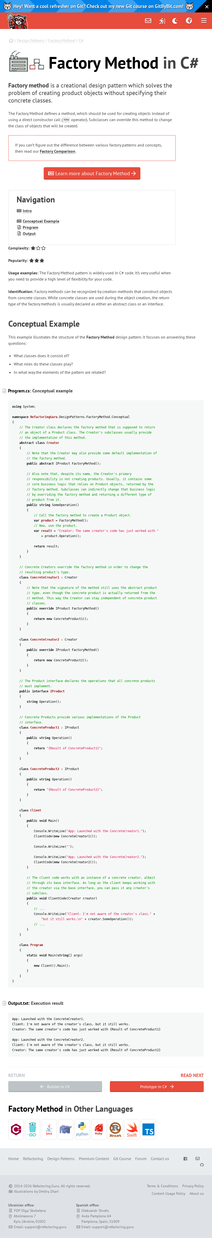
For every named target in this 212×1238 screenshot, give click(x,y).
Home (13, 1158)
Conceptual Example (41, 221)
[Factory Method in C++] (16, 1129)
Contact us (160, 1158)
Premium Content (94, 1158)
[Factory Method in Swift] (132, 1129)
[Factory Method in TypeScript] (148, 1129)
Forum (141, 1158)
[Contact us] (148, 20)
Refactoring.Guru (46, 1186)
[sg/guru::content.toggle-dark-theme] (175, 20)
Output (29, 233)
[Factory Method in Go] (32, 1129)
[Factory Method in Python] (82, 1129)
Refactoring (33, 1158)
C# (81, 40)
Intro (27, 210)
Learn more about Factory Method (92, 173)
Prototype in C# (154, 1086)
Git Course (122, 1158)
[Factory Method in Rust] (115, 1129)
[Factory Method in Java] (49, 1129)
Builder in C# (58, 1086)
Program (30, 227)
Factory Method (61, 40)
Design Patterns (30, 40)
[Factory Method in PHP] (65, 1129)
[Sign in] (162, 20)
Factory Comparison (57, 151)
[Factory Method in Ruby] (99, 1129)
